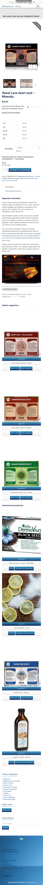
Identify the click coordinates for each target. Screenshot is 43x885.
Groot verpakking (9, 797)
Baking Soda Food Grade (11, 781)
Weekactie (6, 779)
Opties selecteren (26, 368)
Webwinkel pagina (14, 178)
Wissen (18, 151)
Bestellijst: (22, 2)
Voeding (4, 178)
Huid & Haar (7, 785)
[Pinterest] (9, 875)
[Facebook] (3, 875)
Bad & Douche (8, 783)
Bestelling (8, 149)
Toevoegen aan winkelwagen (19, 170)
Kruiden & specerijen (10, 789)
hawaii (26, 178)
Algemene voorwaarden (9, 860)
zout (7, 180)
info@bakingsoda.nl (13, 851)
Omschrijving (9, 187)
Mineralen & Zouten (33, 176)
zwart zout (13, 180)
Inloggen (11, 2)
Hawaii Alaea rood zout (19, 236)
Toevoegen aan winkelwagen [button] (24, 568)
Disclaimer (5, 862)
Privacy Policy (6, 864)
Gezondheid (7, 791)
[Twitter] (6, 875)
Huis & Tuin (7, 795)
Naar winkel (7, 810)
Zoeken (5, 828)
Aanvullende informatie (13, 191)
